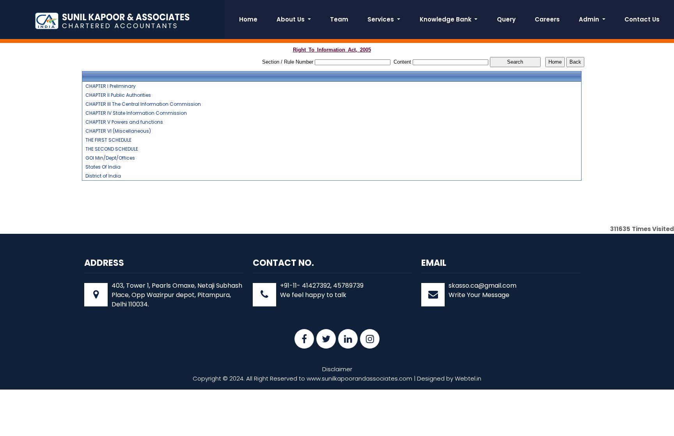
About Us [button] (291, 19)
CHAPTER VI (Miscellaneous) (118, 131)
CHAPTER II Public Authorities (118, 95)
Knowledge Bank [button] (446, 19)
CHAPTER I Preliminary (110, 86)
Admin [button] (590, 19)
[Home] (112, 20)
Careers (547, 19)
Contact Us (642, 19)
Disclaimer (337, 369)
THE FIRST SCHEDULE (108, 140)
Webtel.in (468, 378)
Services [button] (381, 19)
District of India (103, 176)
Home (248, 19)
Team (339, 19)
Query (506, 19)
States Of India (103, 167)
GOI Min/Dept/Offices (110, 158)
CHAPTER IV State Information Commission (136, 113)
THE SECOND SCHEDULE (111, 149)
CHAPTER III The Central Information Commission (143, 104)
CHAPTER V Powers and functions (124, 122)
